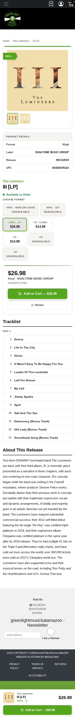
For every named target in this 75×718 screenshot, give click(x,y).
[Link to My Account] (61, 4)
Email (39, 613)
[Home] (12, 18)
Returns (60, 664)
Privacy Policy (14, 666)
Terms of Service (37, 666)
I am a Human (50, 638)
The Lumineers (21, 41)
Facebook (39, 605)
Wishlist (39, 305)
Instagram (38, 609)
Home (6, 41)
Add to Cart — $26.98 (40, 293)
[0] (71, 5)
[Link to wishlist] (51, 4)
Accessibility (37, 675)
